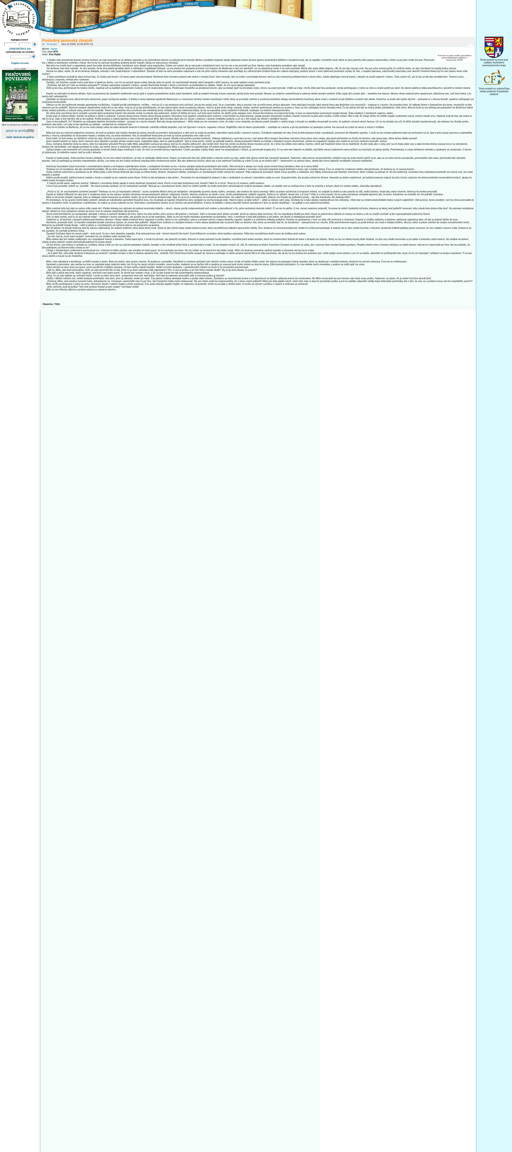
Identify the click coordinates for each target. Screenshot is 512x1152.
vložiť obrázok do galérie (20, 137)
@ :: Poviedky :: (50, 44)
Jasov (53, 48)
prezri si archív (16, 130)
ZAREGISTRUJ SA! (20, 48)
